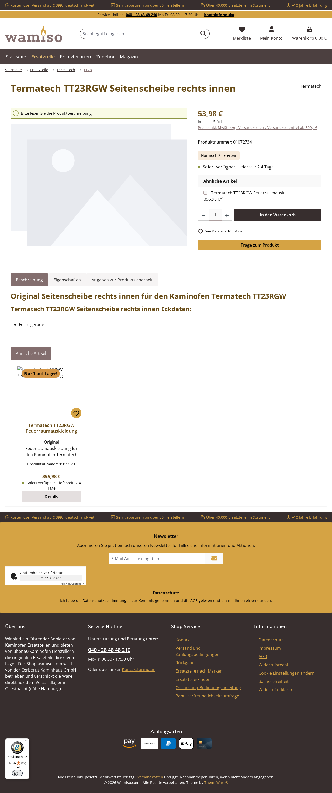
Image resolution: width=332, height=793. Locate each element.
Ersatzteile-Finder (193, 679)
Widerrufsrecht (273, 665)
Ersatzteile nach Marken (199, 671)
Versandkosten (150, 777)
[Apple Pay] (186, 743)
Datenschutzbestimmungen (106, 600)
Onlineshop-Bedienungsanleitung (208, 687)
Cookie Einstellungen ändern (287, 673)
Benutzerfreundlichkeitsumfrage (207, 696)
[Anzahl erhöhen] (227, 215)
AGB (194, 600)
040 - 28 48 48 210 (141, 14)
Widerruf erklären (276, 690)
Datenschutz (271, 640)
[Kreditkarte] (204, 743)
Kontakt (183, 640)
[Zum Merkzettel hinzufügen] (76, 413)
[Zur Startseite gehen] (33, 33)
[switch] (17, 773)
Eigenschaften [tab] (67, 280)
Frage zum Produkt (260, 245)
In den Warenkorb (278, 215)
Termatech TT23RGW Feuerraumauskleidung (250, 193)
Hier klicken (51, 577)
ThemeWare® (216, 782)
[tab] (29, 279)
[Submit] (214, 558)
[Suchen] (203, 34)
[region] (99, 177)
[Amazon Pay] (129, 743)
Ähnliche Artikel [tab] (31, 353)
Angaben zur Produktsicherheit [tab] (122, 280)
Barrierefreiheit (274, 681)
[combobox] (139, 34)
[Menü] (26, 741)
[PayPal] (168, 743)
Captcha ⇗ (72, 583)
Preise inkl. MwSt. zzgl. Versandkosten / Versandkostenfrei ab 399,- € (257, 127)
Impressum (270, 648)
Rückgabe (185, 663)
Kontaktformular (219, 14)
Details (51, 496)
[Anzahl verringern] (203, 215)
